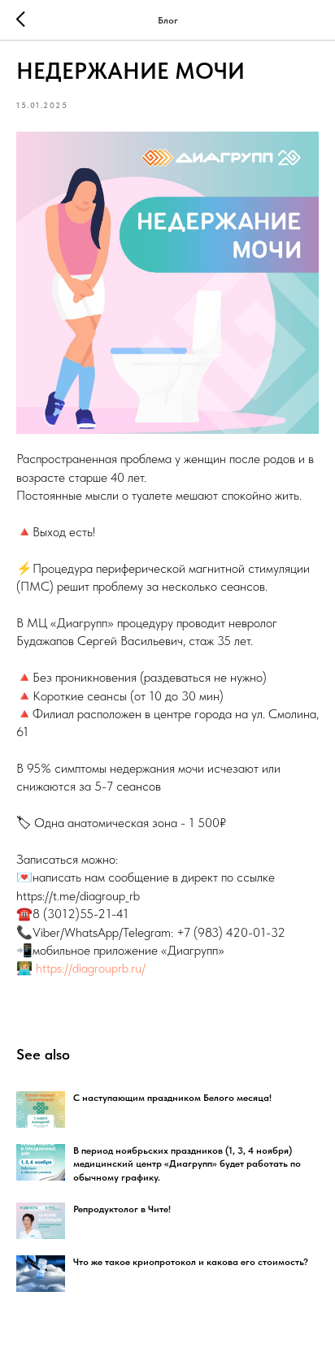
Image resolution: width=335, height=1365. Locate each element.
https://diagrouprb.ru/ (91, 968)
